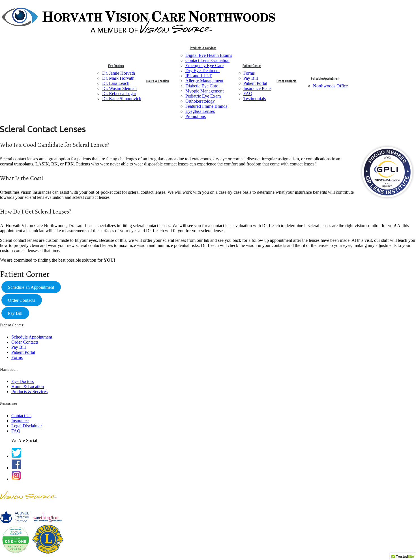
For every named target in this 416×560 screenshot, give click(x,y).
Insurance (20, 420)
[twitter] (16, 456)
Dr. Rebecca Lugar (119, 93)
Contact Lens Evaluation (207, 60)
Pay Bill (250, 78)
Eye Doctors (116, 66)
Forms (249, 73)
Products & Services (203, 48)
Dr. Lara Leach (115, 83)
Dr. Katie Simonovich (121, 98)
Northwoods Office (330, 85)
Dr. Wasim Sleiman (119, 88)
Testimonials (254, 98)
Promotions (195, 116)
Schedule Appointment (324, 78)
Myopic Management (204, 91)
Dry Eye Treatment (202, 70)
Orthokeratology (200, 101)
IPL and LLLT (198, 75)
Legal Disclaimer (26, 425)
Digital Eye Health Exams (208, 55)
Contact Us (21, 415)
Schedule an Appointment (31, 287)
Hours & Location (157, 81)
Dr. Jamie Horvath (118, 73)
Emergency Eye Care (204, 65)
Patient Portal (255, 83)
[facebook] (16, 467)
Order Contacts (286, 81)
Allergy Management (204, 80)
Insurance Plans (257, 88)
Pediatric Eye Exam (203, 96)
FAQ (247, 93)
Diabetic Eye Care (201, 85)
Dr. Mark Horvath (118, 78)
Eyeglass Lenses (200, 111)
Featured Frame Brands (206, 106)
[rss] (16, 479)
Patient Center (252, 66)
